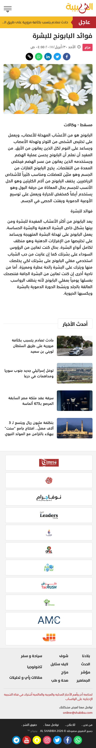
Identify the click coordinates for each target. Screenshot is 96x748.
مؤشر (85, 672)
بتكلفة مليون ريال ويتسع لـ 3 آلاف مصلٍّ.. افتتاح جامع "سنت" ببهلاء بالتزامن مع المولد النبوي (29, 428)
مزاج (87, 47)
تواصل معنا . (51, 725)
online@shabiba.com (78, 713)
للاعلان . (70, 725)
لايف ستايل (59, 664)
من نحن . (87, 725)
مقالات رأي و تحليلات (25, 678)
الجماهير (83, 680)
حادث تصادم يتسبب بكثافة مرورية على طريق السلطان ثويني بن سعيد (34, 22)
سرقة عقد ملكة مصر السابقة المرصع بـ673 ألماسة (31, 400)
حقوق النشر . (29, 725)
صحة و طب (59, 680)
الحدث (85, 664)
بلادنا (86, 656)
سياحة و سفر (31, 656)
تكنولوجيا (34, 667)
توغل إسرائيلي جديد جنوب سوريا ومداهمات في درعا (29, 373)
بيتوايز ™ (32, 731)
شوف (63, 656)
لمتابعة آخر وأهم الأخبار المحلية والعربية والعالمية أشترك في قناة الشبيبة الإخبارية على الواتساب (48, 696)
